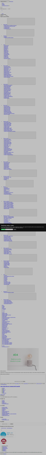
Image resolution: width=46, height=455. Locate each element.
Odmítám (14, 229)
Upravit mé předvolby (9, 229)
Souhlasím (3, 229)
